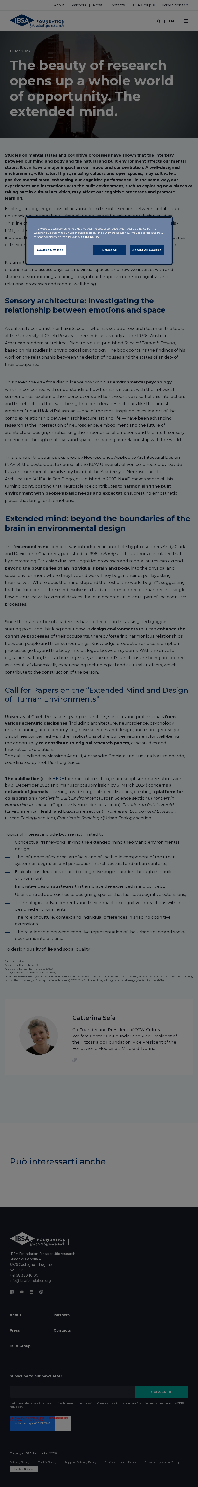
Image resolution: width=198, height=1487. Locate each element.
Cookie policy (88, 237)
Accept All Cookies (147, 250)
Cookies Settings (50, 250)
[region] (99, 240)
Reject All (109, 250)
